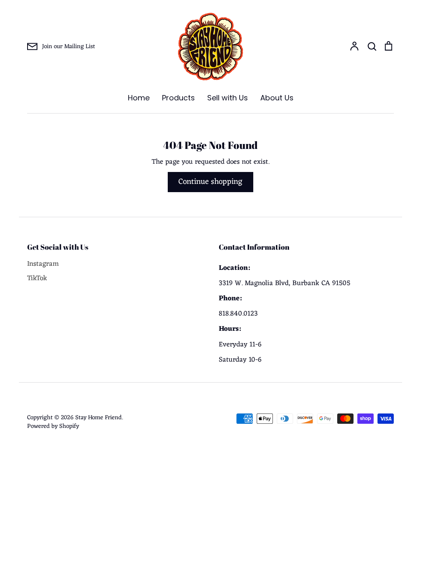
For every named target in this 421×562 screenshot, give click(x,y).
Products (178, 98)
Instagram (43, 264)
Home (139, 98)
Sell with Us (227, 98)
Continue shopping (210, 182)
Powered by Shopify (53, 426)
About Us (277, 98)
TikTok (37, 278)
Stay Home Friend (98, 417)
